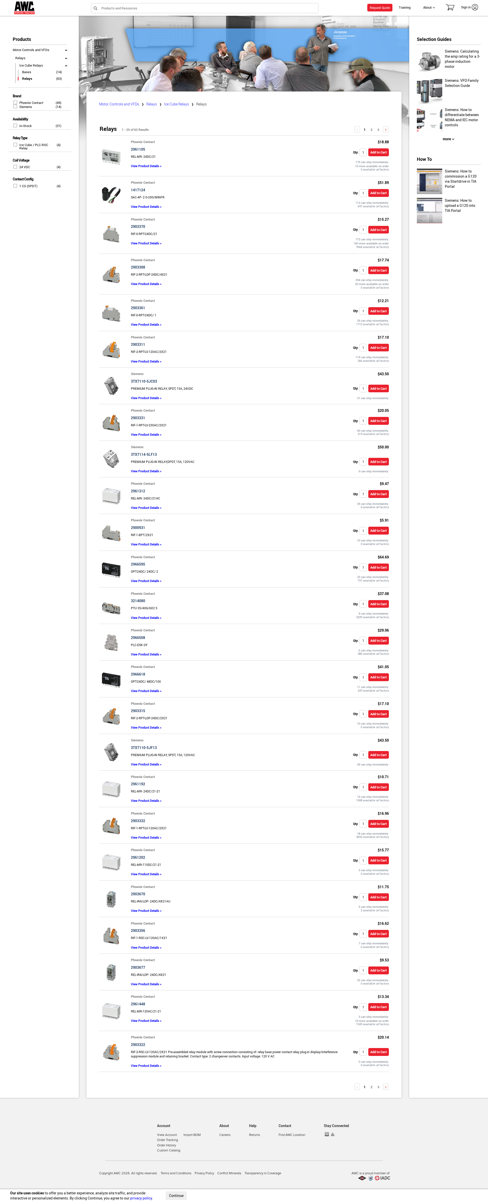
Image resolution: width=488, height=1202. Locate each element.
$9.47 (384, 483)
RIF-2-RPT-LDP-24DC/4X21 (149, 274)
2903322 (138, 1044)
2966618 (138, 674)
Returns (254, 1135)
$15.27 (383, 219)
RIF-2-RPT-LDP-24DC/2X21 (149, 718)
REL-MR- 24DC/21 (143, 156)
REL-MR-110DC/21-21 (146, 865)
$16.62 (383, 923)
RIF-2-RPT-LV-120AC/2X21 (149, 352)
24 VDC (24, 167)
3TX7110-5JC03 (144, 381)
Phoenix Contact (31, 102)
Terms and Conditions (176, 1173)
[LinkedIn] (327, 1134)
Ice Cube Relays (31, 65)
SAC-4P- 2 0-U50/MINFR (147, 197)
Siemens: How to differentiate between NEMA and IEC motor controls (462, 117)
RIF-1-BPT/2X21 (142, 535)
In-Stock (25, 126)
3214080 (138, 600)
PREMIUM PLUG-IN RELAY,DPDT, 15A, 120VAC (162, 462)
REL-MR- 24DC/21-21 (145, 791)
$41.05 (383, 666)
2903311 (138, 344)
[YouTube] (333, 1134)
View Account (167, 1135)
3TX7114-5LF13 (144, 454)
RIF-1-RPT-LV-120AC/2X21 (149, 828)
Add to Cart (378, 152)
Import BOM (192, 1135)
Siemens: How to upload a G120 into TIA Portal (460, 205)
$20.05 (383, 410)
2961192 (138, 784)
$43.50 (383, 373)
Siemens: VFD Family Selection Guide (462, 83)
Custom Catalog (168, 1150)
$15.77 (383, 850)
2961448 (138, 1004)
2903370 (138, 226)
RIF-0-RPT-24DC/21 (144, 234)
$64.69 (383, 557)
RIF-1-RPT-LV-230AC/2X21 (149, 425)
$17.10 (383, 337)
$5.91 (384, 520)
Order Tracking (167, 1140)
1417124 (138, 190)
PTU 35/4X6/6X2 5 (144, 608)
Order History (166, 1145)
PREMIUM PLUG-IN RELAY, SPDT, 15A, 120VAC (163, 755)
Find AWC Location (292, 1135)
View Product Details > (146, 166)
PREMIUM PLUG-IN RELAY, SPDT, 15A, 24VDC (162, 388)
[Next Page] (386, 129)
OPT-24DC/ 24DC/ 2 (144, 571)
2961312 (138, 491)
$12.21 (383, 300)
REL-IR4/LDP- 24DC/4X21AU (150, 901)
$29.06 (383, 630)
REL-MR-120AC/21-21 (146, 1011)
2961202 (138, 857)
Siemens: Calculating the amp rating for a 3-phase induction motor (462, 59)
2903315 (138, 710)
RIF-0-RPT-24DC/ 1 (143, 315)
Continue (176, 1195)
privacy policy (141, 1198)
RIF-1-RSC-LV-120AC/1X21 (149, 938)
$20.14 (383, 1037)
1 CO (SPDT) (28, 186)
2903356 (138, 930)
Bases (26, 72)
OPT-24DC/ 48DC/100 (146, 681)
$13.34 (383, 996)
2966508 (138, 637)
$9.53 (384, 960)
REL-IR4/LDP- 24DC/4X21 (148, 975)
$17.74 (383, 260)
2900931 (138, 527)
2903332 (138, 820)
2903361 (138, 307)
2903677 (138, 967)
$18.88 (383, 141)
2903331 (138, 417)
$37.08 (383, 593)
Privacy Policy (204, 1173)
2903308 (138, 267)
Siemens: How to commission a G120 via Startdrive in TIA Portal (461, 179)
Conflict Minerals (229, 1173)
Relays (20, 58)
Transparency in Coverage (263, 1173)
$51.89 (383, 182)
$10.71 (383, 776)
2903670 (138, 894)
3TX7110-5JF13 (144, 747)
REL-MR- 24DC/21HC (145, 498)
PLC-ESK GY (139, 645)
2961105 (138, 149)
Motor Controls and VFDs (31, 50)
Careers (225, 1135)
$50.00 (383, 447)
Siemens (25, 106)
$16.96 (383, 813)
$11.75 (383, 886)
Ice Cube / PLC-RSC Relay (33, 146)
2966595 (138, 564)
